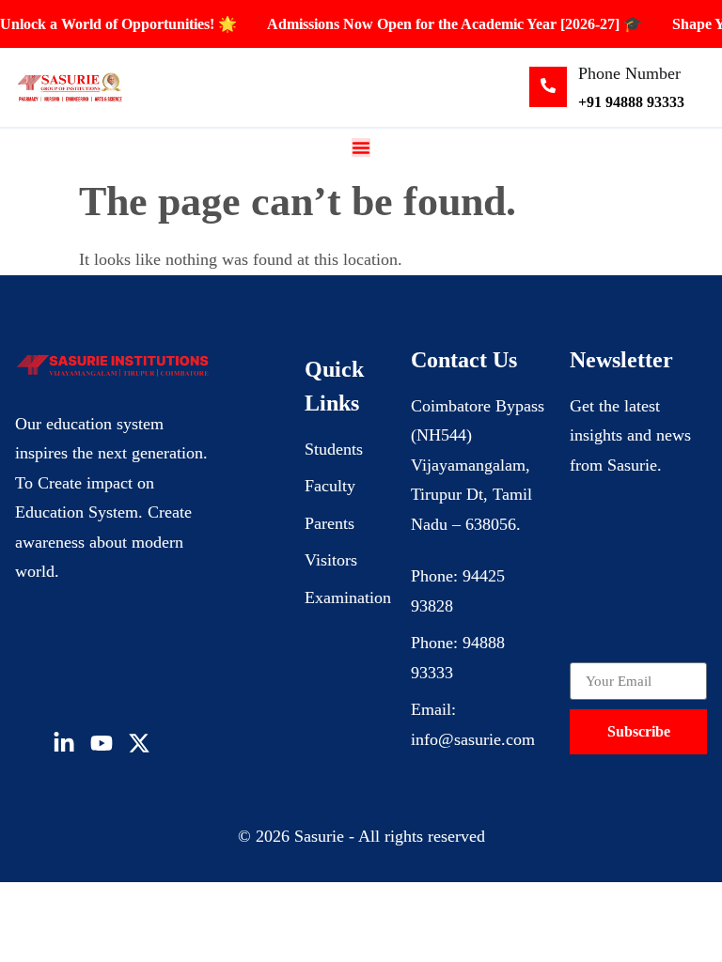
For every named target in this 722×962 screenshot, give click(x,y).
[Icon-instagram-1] (176, 743)
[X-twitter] (139, 743)
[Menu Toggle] (361, 147)
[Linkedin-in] (64, 743)
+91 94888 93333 (631, 102)
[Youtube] (101, 743)
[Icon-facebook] (26, 743)
